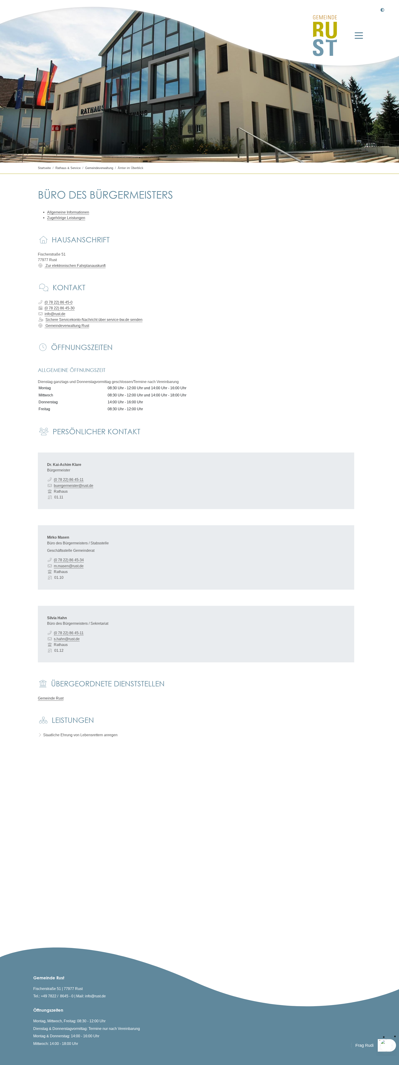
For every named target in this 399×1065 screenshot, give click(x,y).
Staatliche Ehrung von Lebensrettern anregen (80, 735)
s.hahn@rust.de (67, 639)
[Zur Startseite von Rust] (325, 35)
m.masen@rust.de (69, 566)
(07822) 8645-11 (69, 479)
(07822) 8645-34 (69, 560)
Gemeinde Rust (50, 698)
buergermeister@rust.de (73, 485)
